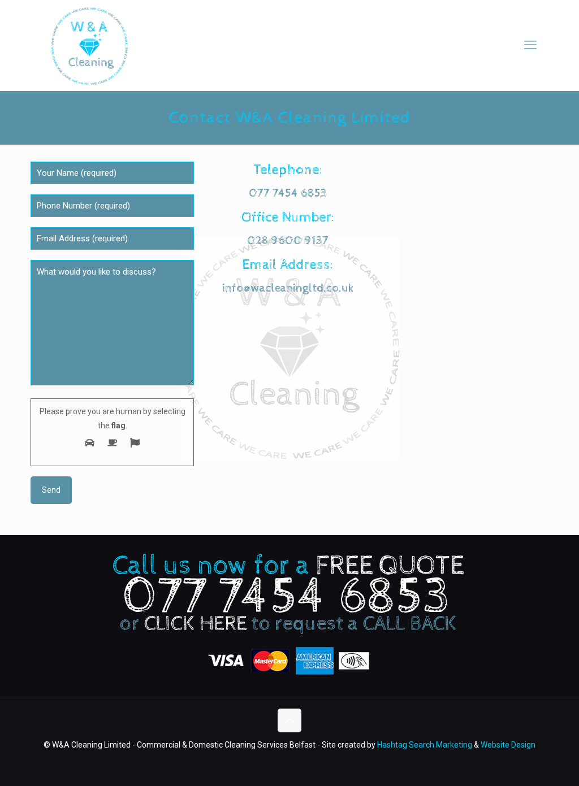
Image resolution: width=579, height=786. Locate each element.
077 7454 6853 (288, 193)
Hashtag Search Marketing (424, 744)
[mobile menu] (530, 45)
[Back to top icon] (289, 720)
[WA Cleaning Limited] (88, 45)
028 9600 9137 (288, 240)
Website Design (508, 744)
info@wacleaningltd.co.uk (288, 288)
